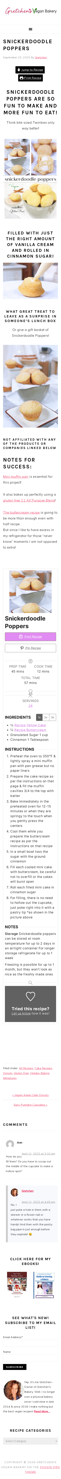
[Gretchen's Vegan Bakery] (30, 20)
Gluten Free (21, 1073)
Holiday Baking (39, 1073)
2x (45, 717)
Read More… (42, 1411)
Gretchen (28, 1190)
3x (52, 717)
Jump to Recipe (32, 69)
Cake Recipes (43, 1068)
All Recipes (26, 1068)
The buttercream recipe (21, 512)
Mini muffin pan (15, 477)
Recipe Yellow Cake (30, 725)
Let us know (21, 1013)
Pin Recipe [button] (33, 648)
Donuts (8, 1073)
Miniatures (10, 1078)
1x (39, 717)
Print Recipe (32, 78)
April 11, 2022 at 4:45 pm (38, 1202)
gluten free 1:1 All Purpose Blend (29, 500)
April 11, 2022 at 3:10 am (38, 1153)
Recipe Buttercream (30, 730)
